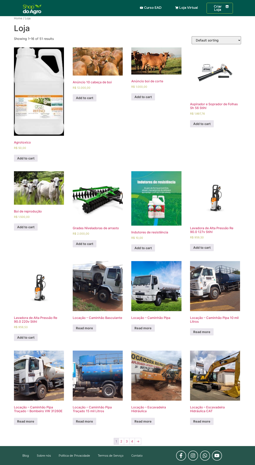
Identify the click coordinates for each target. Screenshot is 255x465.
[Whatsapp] (205, 456)
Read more (84, 328)
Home (18, 18)
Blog (25, 455)
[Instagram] (193, 456)
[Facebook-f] (181, 456)
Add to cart (25, 158)
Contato (137, 455)
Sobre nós (44, 455)
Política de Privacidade (74, 455)
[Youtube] (217, 456)
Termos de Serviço (111, 455)
